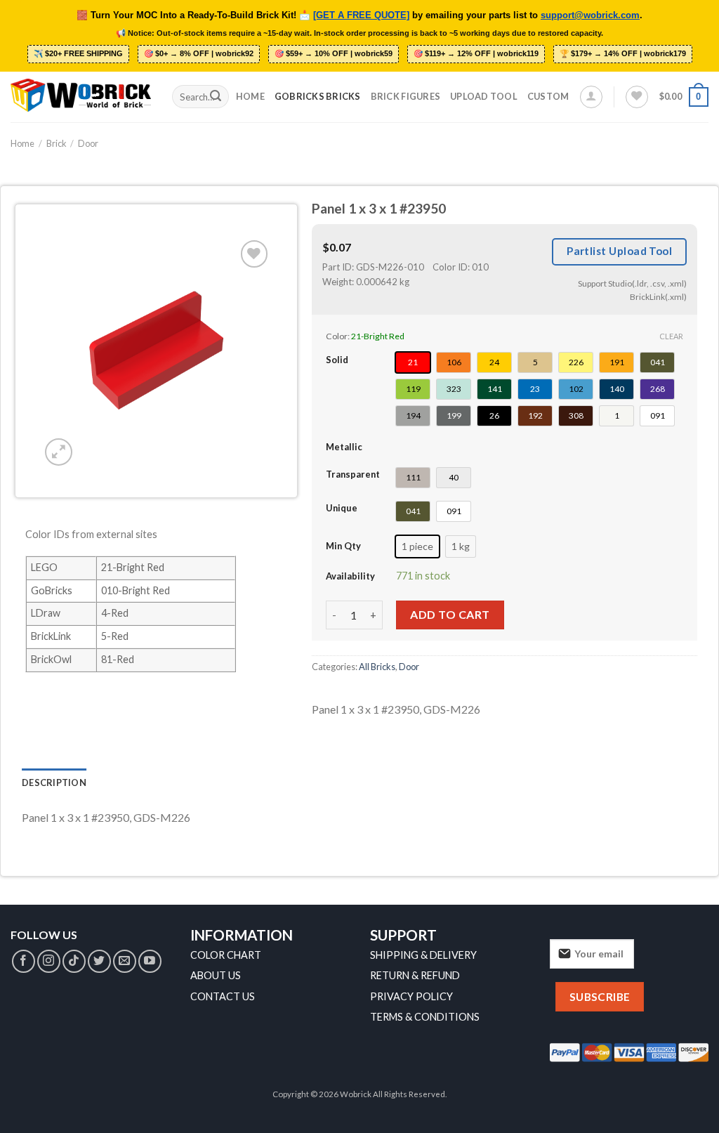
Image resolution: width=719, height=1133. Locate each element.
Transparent (353, 474)
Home (250, 96)
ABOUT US (215, 975)
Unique (341, 507)
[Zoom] (58, 452)
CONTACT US (222, 996)
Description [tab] (54, 782)
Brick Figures (405, 96)
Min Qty (343, 545)
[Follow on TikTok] (74, 961)
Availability (350, 576)
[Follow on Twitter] (99, 961)
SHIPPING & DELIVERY (423, 955)
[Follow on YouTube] (149, 961)
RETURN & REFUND (415, 975)
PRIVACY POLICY (411, 996)
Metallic (344, 446)
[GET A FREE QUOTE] (361, 15)
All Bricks (377, 666)
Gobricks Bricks (318, 96)
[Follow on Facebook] (23, 961)
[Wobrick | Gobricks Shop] (81, 96)
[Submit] (215, 97)
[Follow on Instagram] (48, 961)
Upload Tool (483, 96)
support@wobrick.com (590, 15)
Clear (671, 336)
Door (88, 143)
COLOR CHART (225, 955)
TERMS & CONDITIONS (425, 1017)
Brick (56, 143)
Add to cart (449, 614)
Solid (337, 359)
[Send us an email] (124, 961)
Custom (548, 96)
